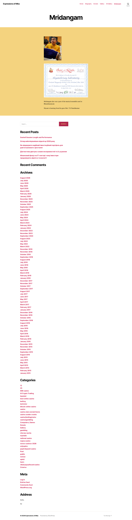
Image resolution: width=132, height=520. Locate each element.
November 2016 (26, 315)
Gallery (102, 4)
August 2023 (25, 239)
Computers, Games (27, 422)
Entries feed (25, 482)
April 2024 (24, 220)
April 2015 (24, 365)
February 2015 (25, 370)
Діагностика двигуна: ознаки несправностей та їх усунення (43, 152)
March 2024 (24, 223)
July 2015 (24, 357)
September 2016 (26, 320)
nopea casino (25, 441)
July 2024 (24, 212)
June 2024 (24, 215)
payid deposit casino (28, 449)
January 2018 (25, 278)
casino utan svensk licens (30, 412)
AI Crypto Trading (27, 393)
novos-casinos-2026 (28, 444)
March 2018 (24, 273)
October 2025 (25, 204)
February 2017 (25, 307)
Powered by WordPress (47, 515)
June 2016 (24, 328)
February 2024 (25, 225)
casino (22, 409)
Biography (88, 4)
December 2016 (26, 312)
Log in (22, 480)
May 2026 (24, 186)
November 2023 (26, 233)
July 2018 (24, 262)
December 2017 (26, 281)
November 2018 (26, 252)
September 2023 (26, 236)
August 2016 (25, 323)
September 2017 (26, 289)
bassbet (23, 396)
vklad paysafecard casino (30, 465)
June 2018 (24, 265)
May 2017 (23, 299)
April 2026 (24, 188)
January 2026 (25, 196)
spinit (22, 459)
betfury (23, 401)
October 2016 (25, 318)
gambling (23, 430)
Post (22, 451)
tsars (22, 462)
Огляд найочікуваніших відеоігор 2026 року (37, 141)
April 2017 (24, 302)
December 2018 (26, 249)
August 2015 (25, 355)
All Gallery (109, 4)
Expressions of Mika (11, 4)
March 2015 (24, 368)
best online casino (27, 399)
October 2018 (25, 254)
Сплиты (23, 467)
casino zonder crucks (28, 414)
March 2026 (24, 191)
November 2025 (26, 202)
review (22, 457)
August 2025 (25, 210)
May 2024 (24, 217)
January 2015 (25, 373)
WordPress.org (26, 487)
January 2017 (25, 310)
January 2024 (25, 228)
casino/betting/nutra (28, 417)
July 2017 (23, 294)
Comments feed (26, 485)
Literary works (25, 433)
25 (21, 388)
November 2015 (26, 347)
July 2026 (24, 181)
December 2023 (26, 231)
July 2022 (24, 241)
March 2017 (24, 305)
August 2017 (25, 291)
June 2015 (24, 360)
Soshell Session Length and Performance (36, 137)
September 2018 (26, 257)
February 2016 (25, 339)
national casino (26, 438)
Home (81, 4)
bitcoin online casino (28, 407)
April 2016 (24, 334)
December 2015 (26, 344)
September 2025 (26, 207)
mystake (23, 436)
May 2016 (24, 331)
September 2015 (26, 352)
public (22, 454)
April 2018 (24, 270)
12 (21, 385)
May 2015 (24, 363)
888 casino (24, 391)
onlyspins (24, 446)
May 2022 (24, 244)
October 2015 (25, 349)
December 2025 (26, 199)
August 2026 (25, 178)
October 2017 (25, 286)
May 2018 (24, 268)
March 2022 (24, 246)
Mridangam (117, 4)
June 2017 (24, 297)
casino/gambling (26, 420)
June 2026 (24, 183)
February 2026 (25, 194)
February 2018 (25, 276)
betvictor (23, 404)
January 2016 (25, 341)
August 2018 (25, 260)
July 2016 (24, 326)
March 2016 (24, 336)
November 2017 (26, 283)
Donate (95, 4)
